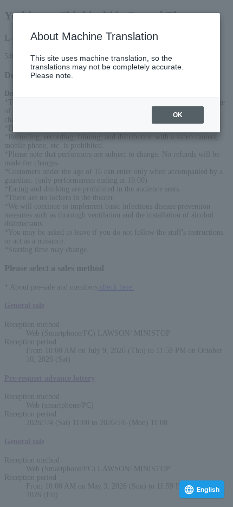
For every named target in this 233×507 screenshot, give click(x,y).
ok (178, 115)
